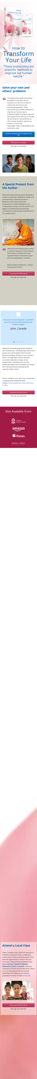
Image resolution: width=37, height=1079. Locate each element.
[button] (18, 134)
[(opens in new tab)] (18, 425)
